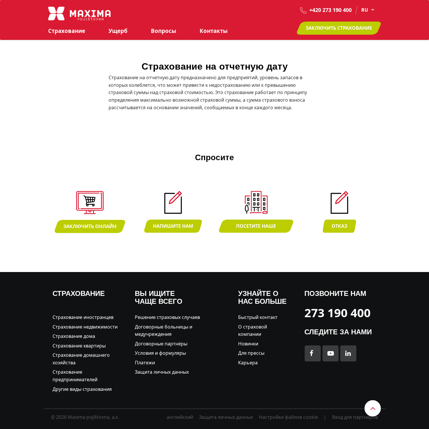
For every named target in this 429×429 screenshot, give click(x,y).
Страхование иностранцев (83, 317)
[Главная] (79, 13)
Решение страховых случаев (167, 317)
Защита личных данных (162, 372)
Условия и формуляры (160, 353)
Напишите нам (173, 226)
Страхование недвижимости (85, 327)
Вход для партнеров (355, 417)
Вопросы (163, 30)
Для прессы (251, 353)
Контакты (214, 30)
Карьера (248, 362)
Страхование (66, 30)
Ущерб (118, 30)
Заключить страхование (339, 28)
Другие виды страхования (82, 389)
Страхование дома (74, 336)
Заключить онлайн (89, 226)
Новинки (248, 343)
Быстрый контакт (258, 317)
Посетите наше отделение (256, 228)
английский (180, 417)
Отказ (339, 226)
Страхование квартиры (79, 346)
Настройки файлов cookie (288, 417)
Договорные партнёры (161, 343)
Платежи (145, 362)
